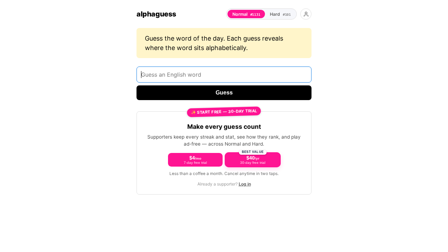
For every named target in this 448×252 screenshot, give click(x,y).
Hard (280, 14)
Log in (245, 184)
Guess (224, 93)
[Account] (306, 14)
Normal (246, 14)
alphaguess (156, 14)
